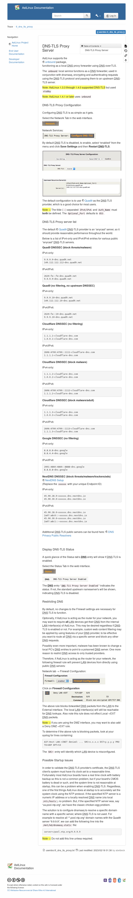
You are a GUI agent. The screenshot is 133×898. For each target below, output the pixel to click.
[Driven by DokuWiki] (124, 879)
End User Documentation (16, 52)
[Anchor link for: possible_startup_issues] (74, 760)
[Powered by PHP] (110, 879)
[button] (98, 16)
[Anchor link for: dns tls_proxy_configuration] (82, 104)
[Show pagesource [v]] (125, 46)
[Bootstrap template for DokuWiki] (105, 879)
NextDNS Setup (54, 480)
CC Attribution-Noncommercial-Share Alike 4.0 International (31, 890)
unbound (50, 62)
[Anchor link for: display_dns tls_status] (75, 549)
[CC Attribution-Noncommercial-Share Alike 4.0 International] (16, 879)
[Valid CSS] (119, 879)
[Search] (87, 15)
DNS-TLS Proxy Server (96, 50)
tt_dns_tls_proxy (24, 26)
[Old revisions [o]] (125, 50)
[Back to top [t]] (125, 60)
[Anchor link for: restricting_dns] (64, 601)
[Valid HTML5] (114, 879)
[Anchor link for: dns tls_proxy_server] (56, 50)
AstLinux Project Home (20, 44)
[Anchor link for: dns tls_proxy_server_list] (77, 221)
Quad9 (88, 200)
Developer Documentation (16, 60)
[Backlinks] (125, 55)
